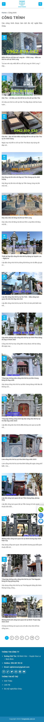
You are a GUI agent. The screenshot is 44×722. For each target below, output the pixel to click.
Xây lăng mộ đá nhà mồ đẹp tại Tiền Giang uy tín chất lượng (21, 178)
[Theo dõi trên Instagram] (4, 672)
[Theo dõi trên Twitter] (12, 672)
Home (4, 13)
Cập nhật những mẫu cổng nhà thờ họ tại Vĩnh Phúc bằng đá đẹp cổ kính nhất (22, 338)
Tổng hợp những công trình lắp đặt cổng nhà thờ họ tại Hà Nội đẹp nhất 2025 (21, 420)
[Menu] (4, 4)
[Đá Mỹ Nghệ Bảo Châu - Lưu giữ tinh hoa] (22, 4)
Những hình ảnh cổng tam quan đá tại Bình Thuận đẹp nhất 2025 (21, 621)
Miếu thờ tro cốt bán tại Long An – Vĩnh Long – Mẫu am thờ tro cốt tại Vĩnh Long (21, 58)
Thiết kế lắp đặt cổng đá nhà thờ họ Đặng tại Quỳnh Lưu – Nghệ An (21, 257)
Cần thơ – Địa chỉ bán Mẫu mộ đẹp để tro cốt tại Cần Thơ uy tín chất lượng (22, 138)
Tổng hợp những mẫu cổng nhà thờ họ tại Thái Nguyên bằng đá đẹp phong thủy (21, 580)
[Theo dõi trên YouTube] (24, 672)
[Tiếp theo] (37, 638)
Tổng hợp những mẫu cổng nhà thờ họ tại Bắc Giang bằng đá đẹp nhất (20, 379)
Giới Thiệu (8, 681)
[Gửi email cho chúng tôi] (16, 672)
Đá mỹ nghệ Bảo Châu (13, 689)
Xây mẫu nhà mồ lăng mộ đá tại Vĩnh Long (17, 218)
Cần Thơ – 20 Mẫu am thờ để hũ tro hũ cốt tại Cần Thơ (21, 98)
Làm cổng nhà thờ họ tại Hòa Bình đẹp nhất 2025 (19, 459)
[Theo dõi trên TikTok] (8, 672)
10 (32, 638)
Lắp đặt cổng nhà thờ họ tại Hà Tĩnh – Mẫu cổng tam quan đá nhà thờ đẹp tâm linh (20, 298)
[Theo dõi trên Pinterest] (20, 672)
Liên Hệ (7, 685)
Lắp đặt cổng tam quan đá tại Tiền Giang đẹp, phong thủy (20, 499)
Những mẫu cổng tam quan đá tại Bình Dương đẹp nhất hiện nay (21, 540)
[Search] (40, 4)
